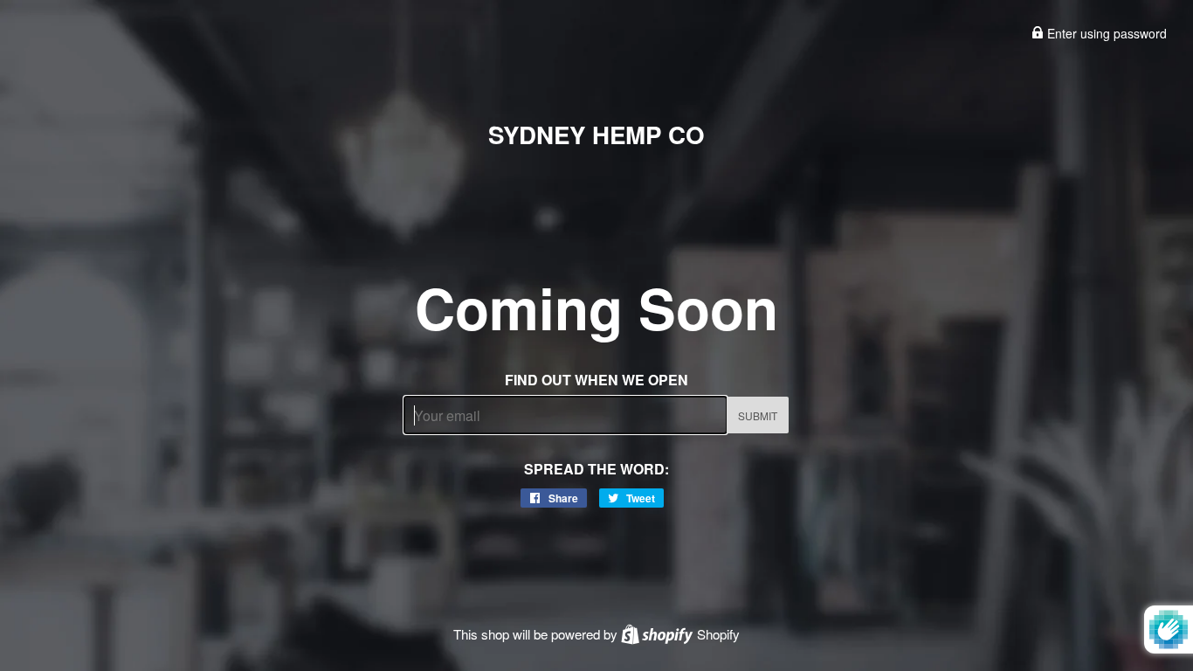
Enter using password (1105, 33)
